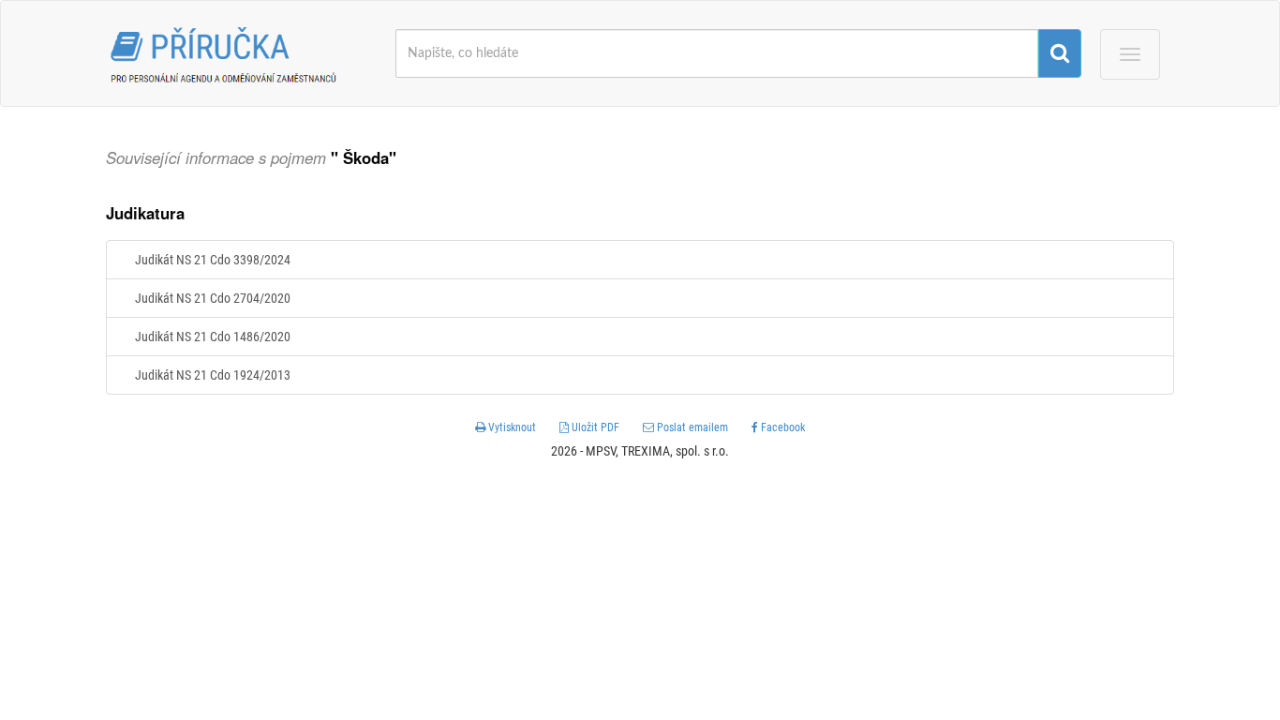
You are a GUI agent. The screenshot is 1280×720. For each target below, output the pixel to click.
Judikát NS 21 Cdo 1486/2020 (212, 336)
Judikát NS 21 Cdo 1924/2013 (212, 375)
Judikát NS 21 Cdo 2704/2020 (212, 298)
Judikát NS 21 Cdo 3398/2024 (212, 259)
